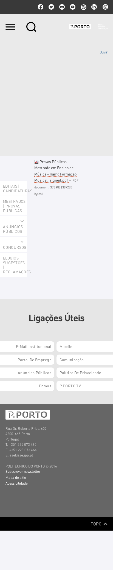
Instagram (105, 7)
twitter (51, 7)
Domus (45, 385)
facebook (40, 7)
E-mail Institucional (33, 346)
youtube (72, 7)
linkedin (94, 7)
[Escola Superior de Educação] (88, 26)
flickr (62, 7)
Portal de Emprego (34, 359)
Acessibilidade (16, 483)
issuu (83, 7)
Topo (97, 523)
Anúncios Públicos (34, 372)
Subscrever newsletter (22, 471)
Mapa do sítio (15, 477)
